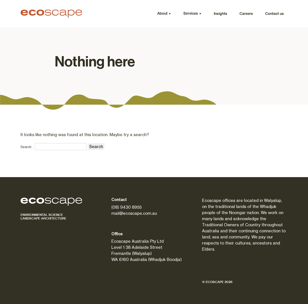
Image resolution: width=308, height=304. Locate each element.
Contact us (274, 13)
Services (190, 13)
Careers (246, 13)
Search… (27, 147)
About (162, 13)
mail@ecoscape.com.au (134, 213)
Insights (220, 13)
